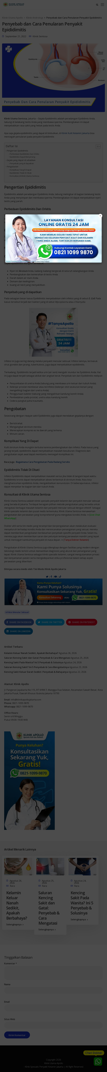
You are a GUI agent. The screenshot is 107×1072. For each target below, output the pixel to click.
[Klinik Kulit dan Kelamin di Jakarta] (53, 238)
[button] (53, 536)
